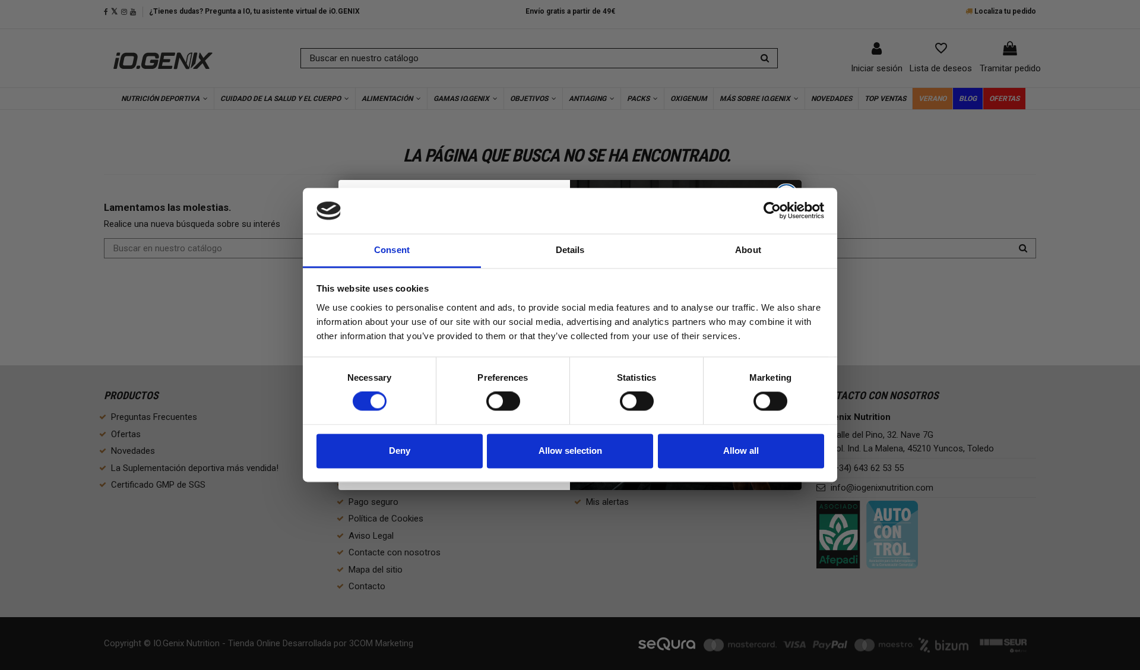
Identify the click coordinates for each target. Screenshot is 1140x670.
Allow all (741, 450)
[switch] (503, 401)
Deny (399, 450)
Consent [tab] (392, 250)
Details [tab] (570, 250)
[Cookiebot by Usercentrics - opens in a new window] (772, 211)
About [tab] (748, 250)
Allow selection (570, 450)
